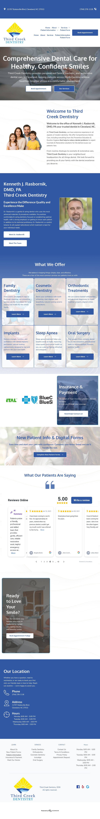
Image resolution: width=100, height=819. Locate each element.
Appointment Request (61, 757)
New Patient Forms (13, 752)
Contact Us (62, 749)
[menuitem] (47, 27)
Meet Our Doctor (13, 760)
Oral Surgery (38, 760)
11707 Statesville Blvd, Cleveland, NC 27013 (25, 9)
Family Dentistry (38, 749)
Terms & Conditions (61, 752)
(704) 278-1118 (86, 9)
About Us (13, 749)
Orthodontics (38, 752)
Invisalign (37, 757)
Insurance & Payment (14, 757)
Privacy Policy (62, 755)
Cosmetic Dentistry (38, 755)
